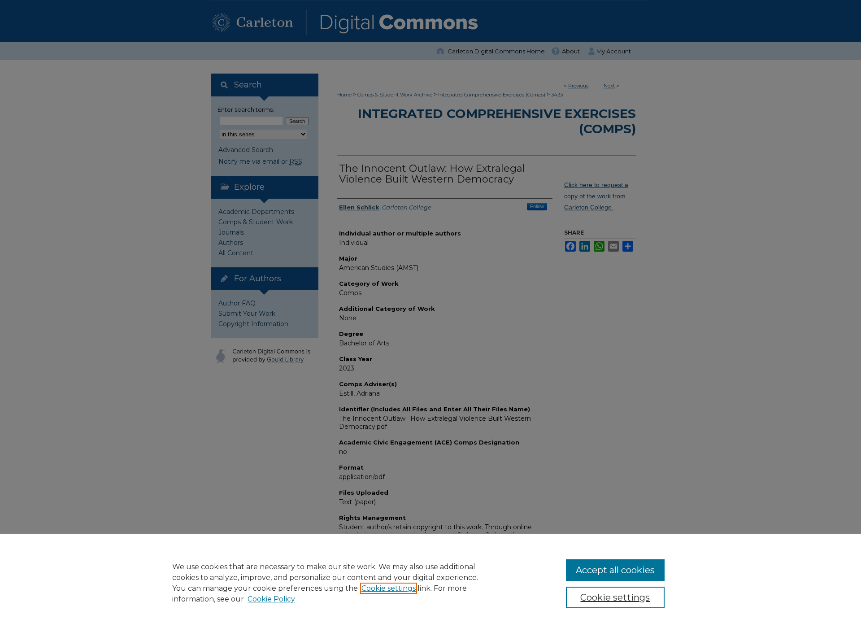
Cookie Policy (271, 599)
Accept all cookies (615, 570)
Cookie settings (388, 588)
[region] (430, 582)
